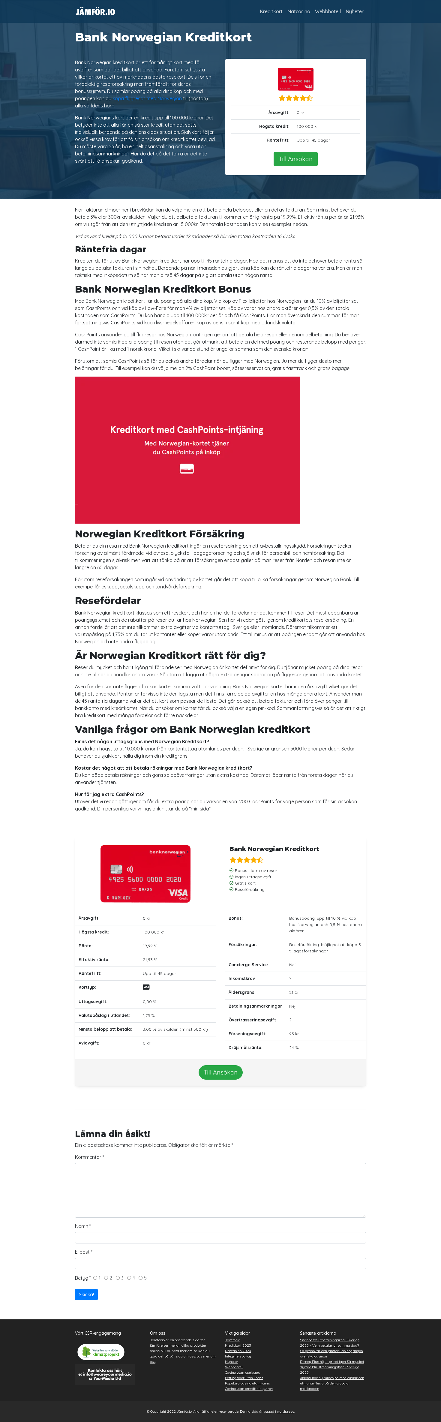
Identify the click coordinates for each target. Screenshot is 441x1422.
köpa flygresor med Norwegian (147, 98)
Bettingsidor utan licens (244, 1377)
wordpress (285, 1411)
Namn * (83, 1226)
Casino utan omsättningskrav (249, 1388)
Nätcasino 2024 (238, 1350)
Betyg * (84, 1278)
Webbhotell (328, 11)
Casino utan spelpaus (242, 1372)
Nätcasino (298, 11)
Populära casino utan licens (247, 1383)
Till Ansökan (296, 159)
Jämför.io (232, 1340)
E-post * (83, 1252)
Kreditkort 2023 (238, 1345)
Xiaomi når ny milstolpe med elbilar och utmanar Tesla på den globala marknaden (332, 1383)
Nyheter (355, 11)
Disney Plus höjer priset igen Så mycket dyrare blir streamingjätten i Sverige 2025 (332, 1367)
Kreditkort (271, 11)
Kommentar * (89, 1157)
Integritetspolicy (238, 1356)
